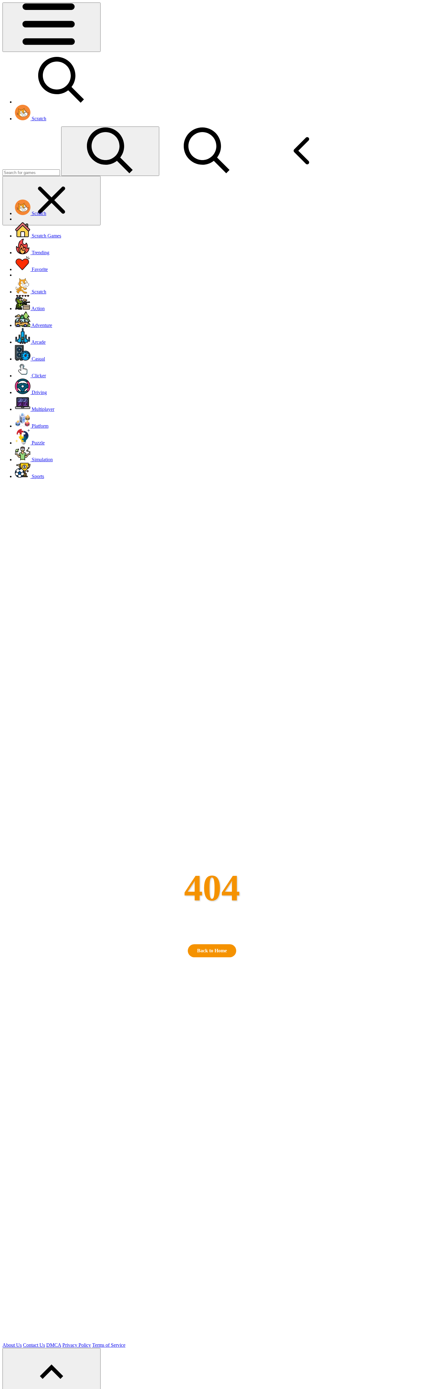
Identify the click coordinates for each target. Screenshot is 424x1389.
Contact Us (34, 1345)
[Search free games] (61, 101)
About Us (12, 1345)
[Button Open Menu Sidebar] (51, 27)
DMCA (53, 1345)
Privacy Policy (76, 1345)
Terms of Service (108, 1345)
